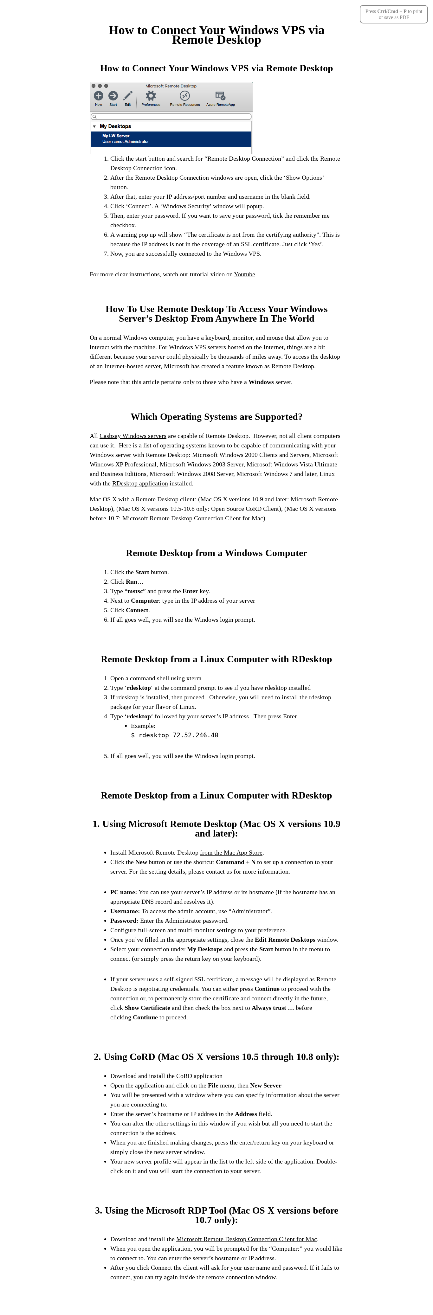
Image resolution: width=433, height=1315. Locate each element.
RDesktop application (140, 483)
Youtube (244, 274)
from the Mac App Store (231, 852)
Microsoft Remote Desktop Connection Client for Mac (246, 1238)
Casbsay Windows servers (133, 435)
